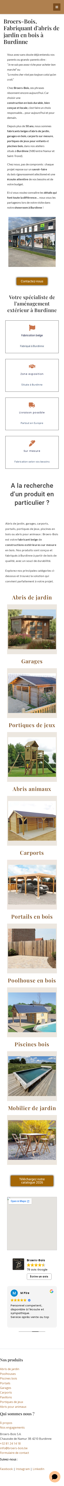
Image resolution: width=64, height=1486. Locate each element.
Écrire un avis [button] (39, 1276)
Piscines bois (8, 1378)
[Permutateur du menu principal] (56, 7)
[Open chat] (54, 1476)
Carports (6, 1392)
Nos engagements (12, 1427)
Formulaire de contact (14, 1453)
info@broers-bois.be (14, 1448)
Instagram (23, 1469)
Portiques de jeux (11, 1402)
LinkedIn (38, 1469)
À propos (6, 1423)
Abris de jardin (9, 1369)
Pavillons (6, 1397)
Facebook (6, 1469)
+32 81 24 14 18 (10, 1443)
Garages (5, 1388)
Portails (5, 1383)
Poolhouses (8, 1374)
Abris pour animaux (13, 1407)
